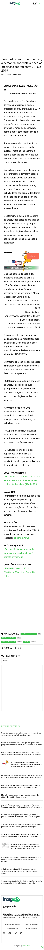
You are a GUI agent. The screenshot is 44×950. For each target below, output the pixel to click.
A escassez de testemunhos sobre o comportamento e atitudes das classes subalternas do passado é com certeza (21, 859)
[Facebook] (21, 933)
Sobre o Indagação (31, 924)
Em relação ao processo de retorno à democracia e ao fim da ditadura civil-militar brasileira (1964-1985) (22, 480)
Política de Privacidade (12, 924)
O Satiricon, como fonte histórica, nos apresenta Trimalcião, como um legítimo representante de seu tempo (19, 871)
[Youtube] (9, 933)
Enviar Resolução (12, 928)
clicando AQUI (21, 537)
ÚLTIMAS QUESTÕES (10, 726)
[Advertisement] (22, 32)
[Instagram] (4, 933)
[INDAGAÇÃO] (14, 4)
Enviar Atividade (31, 928)
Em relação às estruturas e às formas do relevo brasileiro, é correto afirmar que (19, 553)
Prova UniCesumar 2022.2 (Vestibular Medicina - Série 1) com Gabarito (21, 572)
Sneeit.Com (26, 946)
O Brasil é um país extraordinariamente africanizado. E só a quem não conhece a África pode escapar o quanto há (25, 846)
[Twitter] (15, 933)
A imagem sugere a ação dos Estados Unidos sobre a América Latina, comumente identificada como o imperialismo (26, 764)
